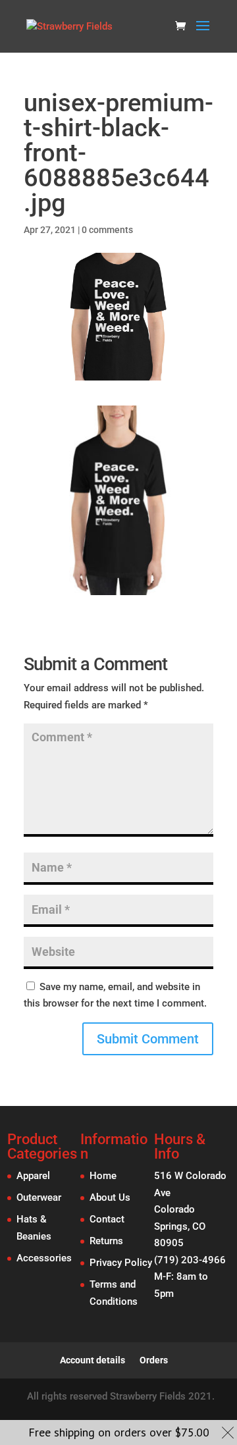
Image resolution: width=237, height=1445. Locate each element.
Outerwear (38, 1197)
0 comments (107, 229)
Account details (92, 1360)
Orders (154, 1360)
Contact (107, 1219)
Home (103, 1176)
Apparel (33, 1176)
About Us (110, 1197)
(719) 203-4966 (190, 1260)
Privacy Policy (121, 1263)
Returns (106, 1241)
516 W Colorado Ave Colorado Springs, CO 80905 (190, 1209)
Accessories (44, 1258)
